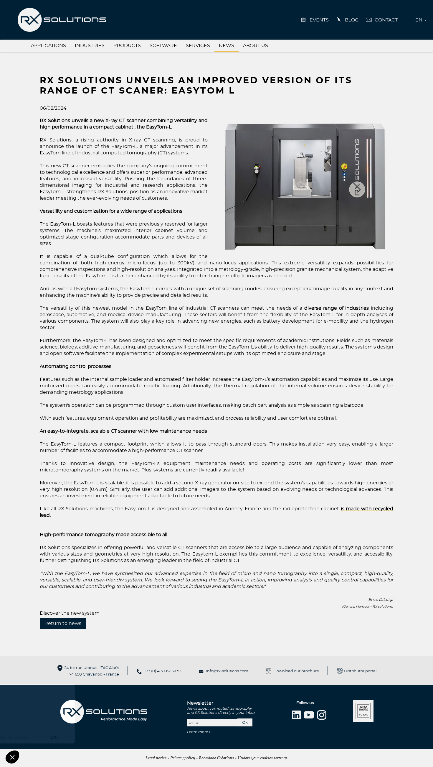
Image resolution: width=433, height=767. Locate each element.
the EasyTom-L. (154, 127)
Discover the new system (70, 613)
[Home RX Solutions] (62, 19)
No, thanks (26, 737)
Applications (48, 45)
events (319, 20)
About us (255, 45)
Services (198, 45)
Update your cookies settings (262, 758)
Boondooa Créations (216, 758)
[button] (12, 757)
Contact (386, 20)
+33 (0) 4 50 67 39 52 (162, 671)
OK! (109, 737)
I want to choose (67, 737)
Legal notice (156, 758)
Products (127, 45)
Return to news (62, 623)
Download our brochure (296, 671)
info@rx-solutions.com (227, 671)
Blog (351, 20)
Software (163, 45)
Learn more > (199, 732)
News (226, 45)
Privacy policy (182, 758)
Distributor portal (360, 671)
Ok (245, 723)
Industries (90, 45)
